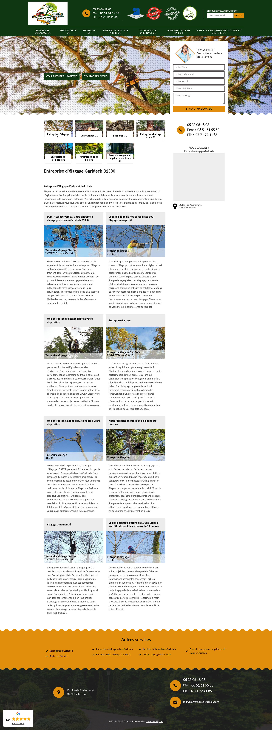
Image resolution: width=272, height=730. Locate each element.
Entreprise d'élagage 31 (43, 31)
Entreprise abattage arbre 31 (115, 31)
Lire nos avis (18, 724)
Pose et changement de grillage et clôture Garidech (207, 651)
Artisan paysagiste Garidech (157, 654)
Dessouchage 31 (68, 31)
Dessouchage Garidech (61, 651)
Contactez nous (96, 76)
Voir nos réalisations (61, 76)
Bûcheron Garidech (59, 656)
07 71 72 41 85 (108, 17)
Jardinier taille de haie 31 (178, 31)
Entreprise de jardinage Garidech (113, 654)
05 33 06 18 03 (102, 9)
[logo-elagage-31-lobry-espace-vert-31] (48, 13)
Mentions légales (154, 721)
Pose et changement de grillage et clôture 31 (219, 31)
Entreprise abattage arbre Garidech (114, 649)
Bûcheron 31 (89, 31)
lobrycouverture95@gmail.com (201, 702)
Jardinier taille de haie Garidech (159, 649)
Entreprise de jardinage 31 (147, 31)
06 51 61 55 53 (109, 13)
